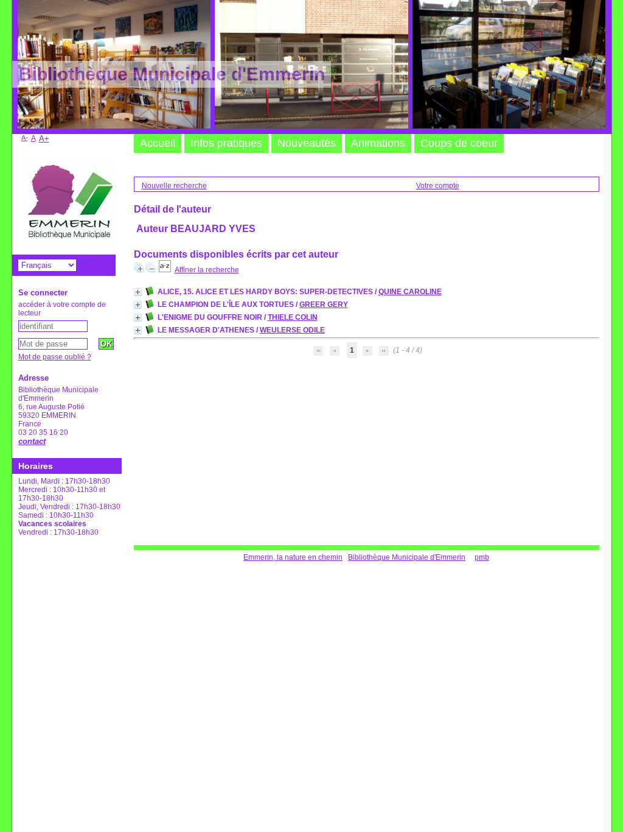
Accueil (157, 143)
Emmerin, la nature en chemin (293, 557)
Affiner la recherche (207, 270)
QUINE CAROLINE (410, 291)
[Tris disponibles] (165, 270)
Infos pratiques (226, 143)
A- (24, 137)
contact (32, 441)
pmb (482, 557)
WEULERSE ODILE (292, 330)
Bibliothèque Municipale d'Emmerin (406, 557)
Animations (378, 143)
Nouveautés (306, 143)
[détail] (138, 292)
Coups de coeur (459, 143)
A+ (44, 138)
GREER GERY (323, 304)
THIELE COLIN (293, 317)
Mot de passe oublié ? (54, 357)
